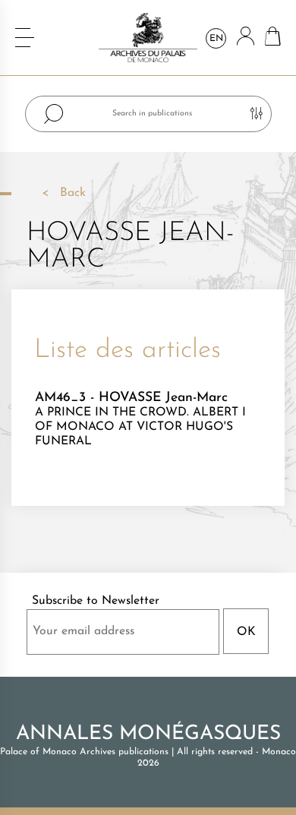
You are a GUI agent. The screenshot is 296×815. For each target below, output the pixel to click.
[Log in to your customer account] (245, 38)
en (216, 38)
